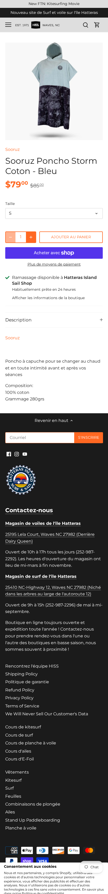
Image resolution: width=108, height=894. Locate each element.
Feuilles (13, 796)
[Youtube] (25, 454)
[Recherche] (85, 25)
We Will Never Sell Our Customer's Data (46, 713)
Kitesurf (13, 780)
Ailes (10, 812)
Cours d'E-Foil (19, 759)
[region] (54, 4)
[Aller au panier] (97, 25)
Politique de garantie (27, 681)
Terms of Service (22, 705)
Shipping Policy (21, 673)
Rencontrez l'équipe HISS (32, 666)
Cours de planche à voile (30, 742)
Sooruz (12, 149)
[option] (54, 91)
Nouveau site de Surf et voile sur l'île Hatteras (54, 12)
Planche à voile (20, 828)
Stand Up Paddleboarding (32, 820)
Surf (9, 788)
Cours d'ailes (18, 751)
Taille (10, 204)
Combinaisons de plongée (32, 804)
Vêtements (17, 772)
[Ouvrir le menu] (8, 25)
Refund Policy (19, 689)
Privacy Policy (19, 697)
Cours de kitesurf (23, 726)
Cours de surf (19, 735)
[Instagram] (16, 454)
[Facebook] (9, 454)
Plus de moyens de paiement (54, 264)
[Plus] (31, 237)
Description (18, 319)
